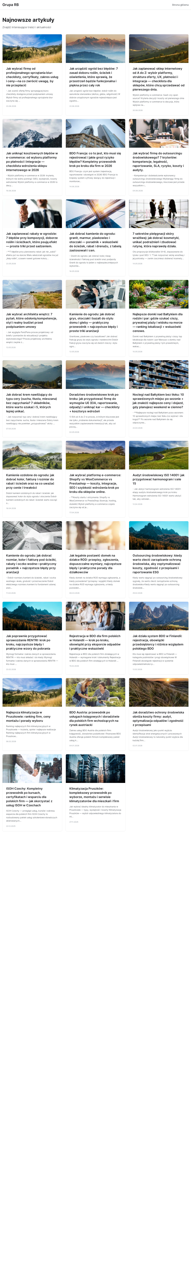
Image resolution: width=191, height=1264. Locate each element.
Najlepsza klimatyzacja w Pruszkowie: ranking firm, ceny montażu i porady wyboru (28, 717)
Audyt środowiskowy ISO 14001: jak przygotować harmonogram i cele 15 (158, 479)
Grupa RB (10, 5)
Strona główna (180, 4)
